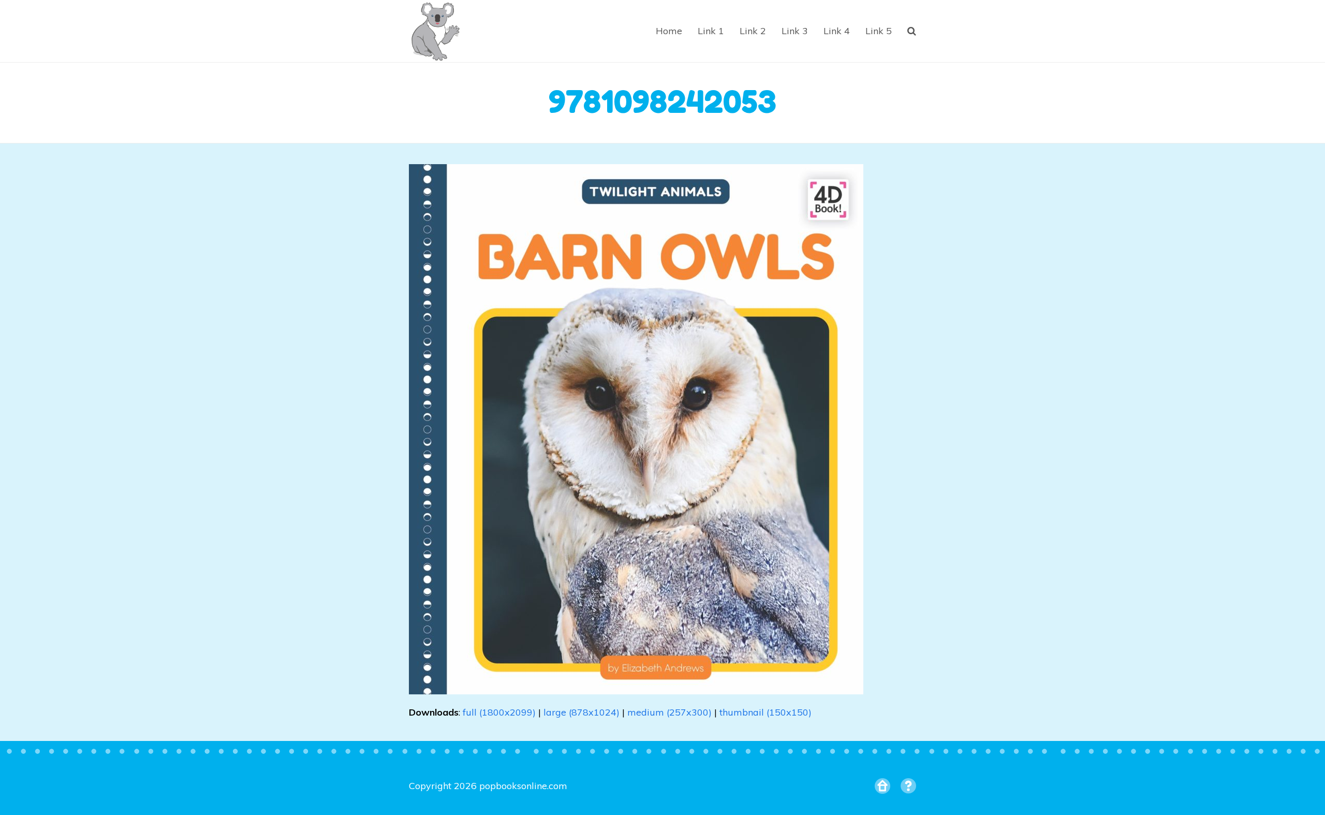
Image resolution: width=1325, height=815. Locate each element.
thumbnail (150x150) (765, 712)
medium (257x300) (669, 712)
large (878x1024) (581, 712)
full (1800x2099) (499, 712)
